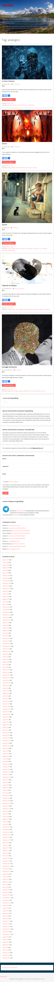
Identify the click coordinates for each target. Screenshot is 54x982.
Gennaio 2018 (6, 829)
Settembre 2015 (6, 903)
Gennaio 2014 (6, 955)
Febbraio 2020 (6, 764)
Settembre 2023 (6, 651)
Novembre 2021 (6, 709)
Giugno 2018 (5, 816)
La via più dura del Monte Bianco (17, 528)
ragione (30, 167)
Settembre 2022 (6, 683)
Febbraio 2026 (6, 575)
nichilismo (32, 391)
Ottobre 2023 (5, 649)
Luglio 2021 (5, 719)
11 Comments (15, 227)
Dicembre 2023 (6, 643)
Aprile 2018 (5, 822)
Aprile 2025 (5, 602)
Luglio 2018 (5, 814)
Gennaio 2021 (6, 735)
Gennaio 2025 (6, 609)
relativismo (36, 248)
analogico (9, 105)
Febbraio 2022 (6, 701)
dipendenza (14, 105)
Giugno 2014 (5, 942)
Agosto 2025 (5, 591)
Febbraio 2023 (6, 670)
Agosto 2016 (5, 874)
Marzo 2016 (5, 887)
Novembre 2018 (6, 803)
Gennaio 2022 (6, 704)
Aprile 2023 (5, 664)
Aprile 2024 (5, 633)
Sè (40, 248)
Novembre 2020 (6, 740)
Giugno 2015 (5, 911)
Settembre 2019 (6, 777)
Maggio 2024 (5, 630)
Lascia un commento (19, 288)
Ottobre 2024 (5, 617)
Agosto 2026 (5, 560)
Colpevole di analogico (9, 285)
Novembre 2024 (6, 615)
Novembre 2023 (6, 646)
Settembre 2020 (6, 746)
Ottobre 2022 (5, 680)
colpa (13, 309)
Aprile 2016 (5, 884)
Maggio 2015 (5, 913)
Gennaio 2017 (6, 861)
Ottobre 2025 (5, 586)
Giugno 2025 (5, 596)
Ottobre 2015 (5, 900)
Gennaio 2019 (6, 798)
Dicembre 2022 (6, 675)
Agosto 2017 (5, 842)
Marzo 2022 (5, 698)
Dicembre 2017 (6, 832)
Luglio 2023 (5, 656)
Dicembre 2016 (6, 863)
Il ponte (4, 225)
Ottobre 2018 (5, 806)
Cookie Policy (13, 967)
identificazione (21, 167)
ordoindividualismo (29, 248)
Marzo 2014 (5, 950)
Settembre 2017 (6, 840)
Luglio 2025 (5, 594)
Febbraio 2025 (6, 607)
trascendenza (11, 250)
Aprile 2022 (5, 696)
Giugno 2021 (5, 722)
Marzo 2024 (5, 636)
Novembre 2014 (6, 929)
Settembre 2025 (6, 588)
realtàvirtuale (31, 105)
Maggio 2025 (5, 599)
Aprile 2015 (5, 916)
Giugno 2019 (5, 785)
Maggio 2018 (5, 819)
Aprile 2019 (5, 790)
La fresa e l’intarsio (8, 81)
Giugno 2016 (5, 879)
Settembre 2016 (6, 871)
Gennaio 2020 (6, 767)
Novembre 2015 (6, 897)
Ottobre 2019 (5, 774)
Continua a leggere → (9, 99)
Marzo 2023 (5, 667)
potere (31, 309)
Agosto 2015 (5, 905)
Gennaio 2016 (6, 892)
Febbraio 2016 (6, 890)
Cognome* (5, 466)
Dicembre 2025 (6, 581)
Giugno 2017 (5, 848)
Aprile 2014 (5, 947)
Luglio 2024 (5, 625)
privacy (26, 105)
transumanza (5, 250)
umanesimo (43, 391)
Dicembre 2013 (6, 958)
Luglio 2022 (5, 688)
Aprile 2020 (5, 759)
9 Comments (18, 370)
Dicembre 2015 (6, 895)
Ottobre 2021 (5, 711)
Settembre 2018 (6, 808)
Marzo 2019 (5, 793)
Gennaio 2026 (6, 578)
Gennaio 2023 (6, 672)
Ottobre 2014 (5, 931)
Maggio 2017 (5, 850)
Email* (4, 474)
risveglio (35, 167)
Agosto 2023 (5, 654)
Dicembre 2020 (6, 738)
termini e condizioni (13, 481)
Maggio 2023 (5, 662)
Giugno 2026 (5, 565)
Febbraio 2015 (6, 921)
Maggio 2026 (5, 567)
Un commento (16, 84)
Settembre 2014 (6, 934)
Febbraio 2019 (6, 795)
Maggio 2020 (5, 756)
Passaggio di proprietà (9, 367)
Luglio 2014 (5, 939)
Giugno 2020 (5, 753)
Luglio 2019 (5, 782)
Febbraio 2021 (6, 732)
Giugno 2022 (5, 691)
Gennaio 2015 (6, 924)
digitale (13, 167)
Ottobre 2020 (5, 743)
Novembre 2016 (6, 866)
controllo (17, 309)
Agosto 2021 (5, 717)
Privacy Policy (5, 967)
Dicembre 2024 (6, 612)
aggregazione (10, 391)
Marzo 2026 (5, 573)
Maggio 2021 (5, 725)
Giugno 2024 (5, 628)
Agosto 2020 (5, 748)
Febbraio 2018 (6, 827)
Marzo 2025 (5, 604)
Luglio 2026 (5, 562)
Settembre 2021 (6, 714)
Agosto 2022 (5, 685)
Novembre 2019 (6, 772)
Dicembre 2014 (6, 926)
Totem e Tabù (10, 103)
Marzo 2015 (5, 918)
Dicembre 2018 (6, 801)
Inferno (4, 144)
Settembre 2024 (6, 620)
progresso (36, 309)
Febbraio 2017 (6, 858)
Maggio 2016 (5, 882)
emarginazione (26, 391)
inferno (26, 167)
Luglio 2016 (5, 876)
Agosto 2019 (5, 780)
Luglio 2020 (5, 751)
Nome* (4, 458)
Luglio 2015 (5, 908)
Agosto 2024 (5, 622)
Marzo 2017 (5, 856)
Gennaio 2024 (6, 641)
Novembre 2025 (6, 583)
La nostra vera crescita (14, 525)
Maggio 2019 (5, 787)
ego (17, 167)
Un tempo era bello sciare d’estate (21, 533)
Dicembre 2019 (6, 769)
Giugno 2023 (5, 659)
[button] (52, 3)
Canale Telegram (20, 511)
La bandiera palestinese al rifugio (17, 546)
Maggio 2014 (5, 945)
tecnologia (37, 391)
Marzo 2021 (5, 730)
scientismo (41, 309)
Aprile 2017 (5, 853)
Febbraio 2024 (6, 638)
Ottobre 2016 (5, 869)
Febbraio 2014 (6, 952)
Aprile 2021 (5, 727)
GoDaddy (42, 979)
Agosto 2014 (5, 937)
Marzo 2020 (5, 761)
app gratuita (15, 515)
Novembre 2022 (6, 677)
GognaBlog (7, 5)
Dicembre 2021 (6, 706)
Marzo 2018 (5, 824)
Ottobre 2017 (5, 837)
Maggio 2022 (5, 693)
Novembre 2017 (6, 835)
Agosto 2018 (5, 811)
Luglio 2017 (5, 845)
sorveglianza (44, 248)
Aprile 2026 (5, 570)
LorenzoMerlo (21, 105)
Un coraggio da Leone (14, 541)
